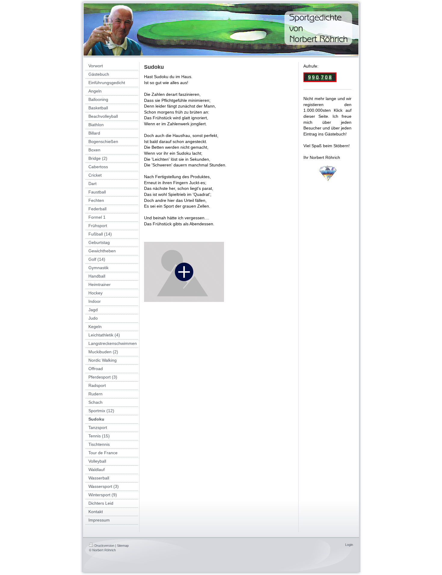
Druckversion (104, 545)
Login (349, 544)
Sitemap (123, 545)
